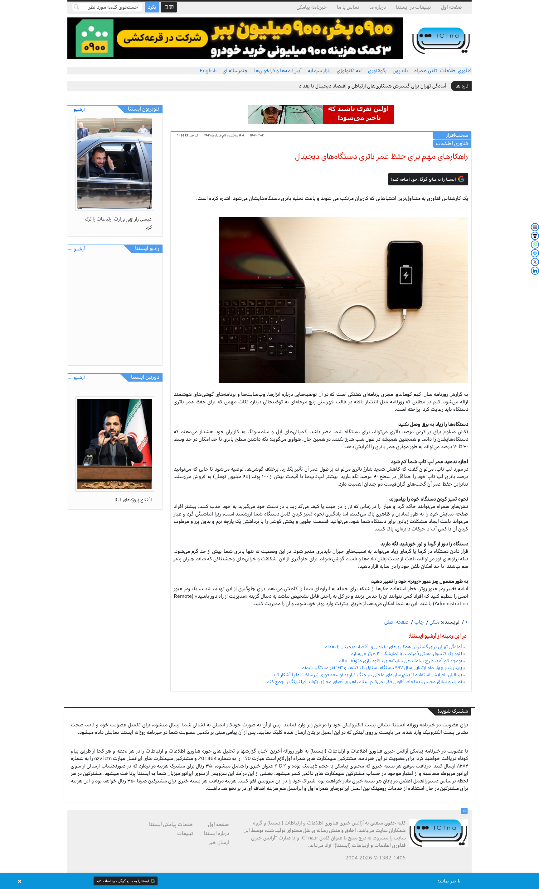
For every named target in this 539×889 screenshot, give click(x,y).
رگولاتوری (377, 71)
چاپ (418, 622)
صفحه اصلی (396, 622)
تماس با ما (348, 7)
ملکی (433, 622)
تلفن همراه (425, 71)
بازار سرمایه (319, 71)
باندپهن (400, 71)
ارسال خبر (219, 843)
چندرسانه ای (235, 71)
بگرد (152, 7)
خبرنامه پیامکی (312, 7)
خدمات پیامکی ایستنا (171, 824)
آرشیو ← (76, 109)
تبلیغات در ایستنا (413, 7)
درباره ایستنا (216, 834)
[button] (269, 881)
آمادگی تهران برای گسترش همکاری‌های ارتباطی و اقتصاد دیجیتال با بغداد (372, 86)
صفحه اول (451, 7)
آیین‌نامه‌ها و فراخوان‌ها (278, 71)
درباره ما (377, 7)
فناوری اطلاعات (456, 71)
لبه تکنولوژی (349, 71)
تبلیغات (185, 834)
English (208, 71)
